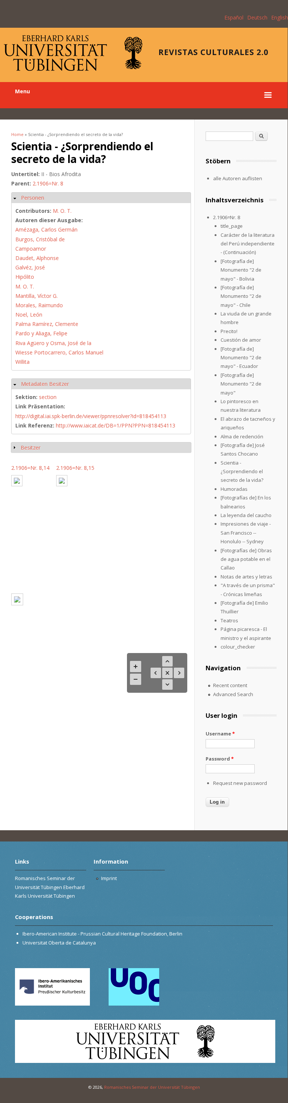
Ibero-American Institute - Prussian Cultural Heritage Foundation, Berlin (102, 933)
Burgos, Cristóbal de (40, 239)
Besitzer (30, 447)
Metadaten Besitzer (45, 383)
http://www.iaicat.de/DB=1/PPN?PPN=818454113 (115, 425)
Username (220, 733)
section (48, 397)
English (279, 17)
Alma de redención (242, 436)
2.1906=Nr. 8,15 (75, 467)
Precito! (229, 331)
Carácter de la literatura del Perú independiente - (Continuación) (248, 244)
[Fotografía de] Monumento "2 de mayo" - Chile (241, 296)
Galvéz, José (30, 267)
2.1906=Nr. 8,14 (30, 467)
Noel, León (28, 314)
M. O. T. (62, 210)
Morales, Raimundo (39, 305)
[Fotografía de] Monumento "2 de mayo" (241, 384)
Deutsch (257, 17)
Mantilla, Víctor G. (36, 295)
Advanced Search (233, 694)
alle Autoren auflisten (237, 178)
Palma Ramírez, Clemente (46, 323)
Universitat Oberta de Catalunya (59, 942)
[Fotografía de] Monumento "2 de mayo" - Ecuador (241, 357)
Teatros (229, 620)
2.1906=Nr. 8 (48, 183)
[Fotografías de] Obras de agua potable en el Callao (246, 559)
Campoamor (30, 248)
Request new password (240, 783)
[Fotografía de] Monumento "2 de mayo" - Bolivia (241, 270)
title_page (232, 226)
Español (233, 17)
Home (17, 134)
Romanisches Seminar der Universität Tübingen (152, 1087)
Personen (32, 197)
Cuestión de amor (241, 339)
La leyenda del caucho (246, 515)
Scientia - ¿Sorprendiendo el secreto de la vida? (242, 471)
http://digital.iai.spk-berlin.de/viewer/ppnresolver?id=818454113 (90, 416)
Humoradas (234, 489)
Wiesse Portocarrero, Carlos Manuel (59, 352)
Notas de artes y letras (246, 576)
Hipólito (24, 276)
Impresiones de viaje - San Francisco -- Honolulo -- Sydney (246, 532)
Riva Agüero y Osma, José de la (53, 343)
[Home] (73, 68)
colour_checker (238, 646)
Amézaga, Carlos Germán (46, 229)
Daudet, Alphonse (37, 258)
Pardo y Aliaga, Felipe (41, 333)
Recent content (230, 685)
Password (220, 758)
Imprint (109, 878)
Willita (22, 361)
